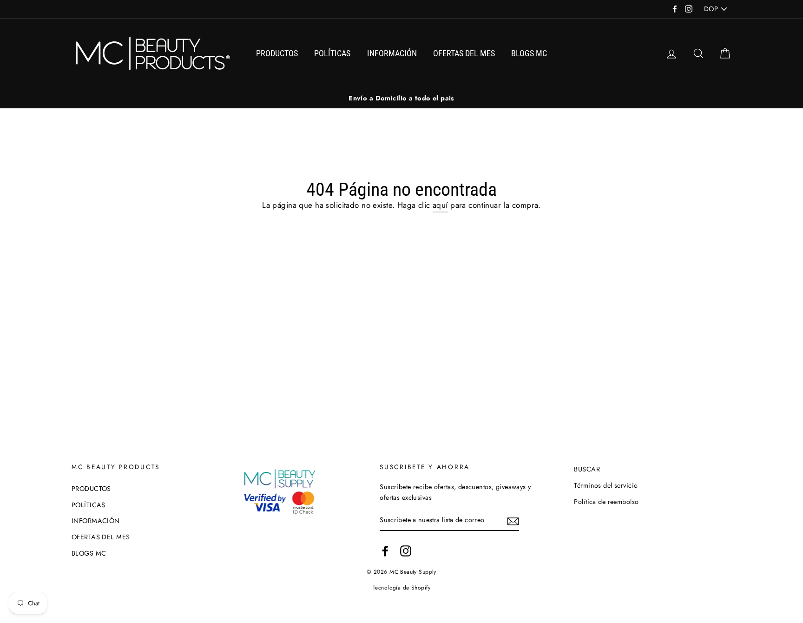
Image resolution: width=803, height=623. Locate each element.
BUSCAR (587, 469)
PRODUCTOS (277, 53)
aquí (440, 205)
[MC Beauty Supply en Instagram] (405, 551)
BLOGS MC (529, 53)
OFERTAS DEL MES (464, 53)
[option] (401, 98)
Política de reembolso (606, 501)
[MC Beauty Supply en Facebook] (385, 551)
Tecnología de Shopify (401, 587)
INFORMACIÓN (392, 53)
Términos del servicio (606, 485)
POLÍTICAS (332, 53)
